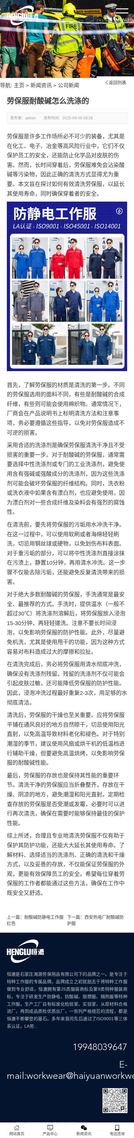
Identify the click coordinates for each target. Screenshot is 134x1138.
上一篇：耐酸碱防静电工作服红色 (35, 920)
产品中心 (50, 1134)
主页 (19, 85)
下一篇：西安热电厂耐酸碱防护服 (95, 920)
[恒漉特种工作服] (22, 15)
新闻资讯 (41, 85)
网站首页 (16, 1134)
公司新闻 (68, 85)
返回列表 (115, 82)
